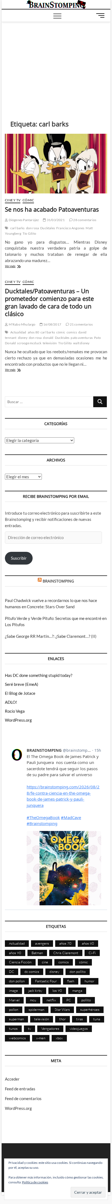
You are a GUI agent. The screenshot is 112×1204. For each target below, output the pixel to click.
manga (77, 990)
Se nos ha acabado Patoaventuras (52, 209)
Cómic (28, 200)
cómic (60, 332)
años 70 (65, 943)
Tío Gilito (29, 233)
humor (89, 981)
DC (11, 971)
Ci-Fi (92, 953)
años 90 (15, 953)
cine (45, 962)
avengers (42, 943)
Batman (37, 953)
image (13, 990)
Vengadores (50, 1028)
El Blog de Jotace (20, 693)
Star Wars (62, 1009)
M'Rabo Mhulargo (21, 324)
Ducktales (47, 228)
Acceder (12, 1078)
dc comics (31, 971)
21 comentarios (81, 324)
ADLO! (11, 702)
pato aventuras (82, 338)
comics (72, 332)
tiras (79, 1019)
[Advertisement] (56, 63)
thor (62, 1019)
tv (29, 1028)
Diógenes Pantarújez (23, 220)
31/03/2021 (55, 220)
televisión (50, 343)
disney (22, 338)
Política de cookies (35, 1182)
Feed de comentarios (23, 1098)
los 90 (57, 990)
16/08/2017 (52, 324)
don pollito (78, 971)
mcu (33, 1000)
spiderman (36, 1009)
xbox (59, 1038)
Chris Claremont (65, 953)
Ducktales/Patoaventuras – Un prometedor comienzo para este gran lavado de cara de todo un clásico (49, 302)
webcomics (17, 1038)
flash (70, 981)
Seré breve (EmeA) (21, 684)
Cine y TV (12, 200)
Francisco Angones (70, 228)
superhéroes (89, 1009)
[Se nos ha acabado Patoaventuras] (56, 163)
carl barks (17, 228)
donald (48, 338)
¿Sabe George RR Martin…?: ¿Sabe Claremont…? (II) (51, 636)
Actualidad (18, 332)
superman (16, 1019)
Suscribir (19, 558)
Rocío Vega (15, 711)
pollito (86, 1000)
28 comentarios (84, 220)
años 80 (33, 332)
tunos (13, 1028)
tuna (96, 1019)
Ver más (20, 266)
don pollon (17, 981)
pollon (13, 1009)
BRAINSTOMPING (58, 581)
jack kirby (35, 990)
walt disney (81, 343)
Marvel (14, 1000)
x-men (40, 1038)
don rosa (32, 228)
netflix (51, 1000)
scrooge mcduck (29, 343)
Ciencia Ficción (20, 962)
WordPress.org (18, 720)
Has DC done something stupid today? (38, 675)
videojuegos (79, 1028)
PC (68, 1000)
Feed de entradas (20, 1088)
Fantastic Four (46, 981)
